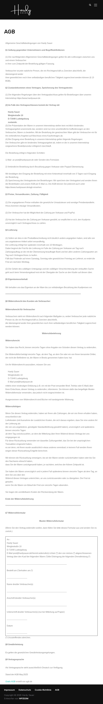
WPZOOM (23, 698)
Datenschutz (25, 690)
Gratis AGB (10, 681)
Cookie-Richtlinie (43, 690)
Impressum (9, 690)
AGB (57, 690)
